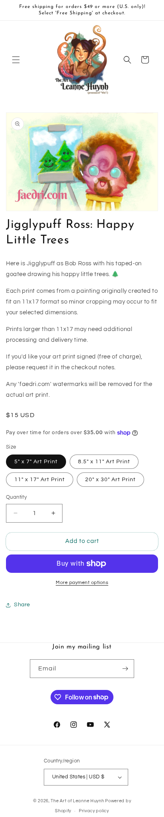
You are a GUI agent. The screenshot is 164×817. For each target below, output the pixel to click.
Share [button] (22, 604)
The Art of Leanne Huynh (77, 801)
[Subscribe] (125, 668)
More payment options (82, 582)
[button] (16, 60)
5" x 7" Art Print (36, 461)
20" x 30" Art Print (110, 479)
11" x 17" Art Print (39, 479)
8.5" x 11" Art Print (104, 461)
